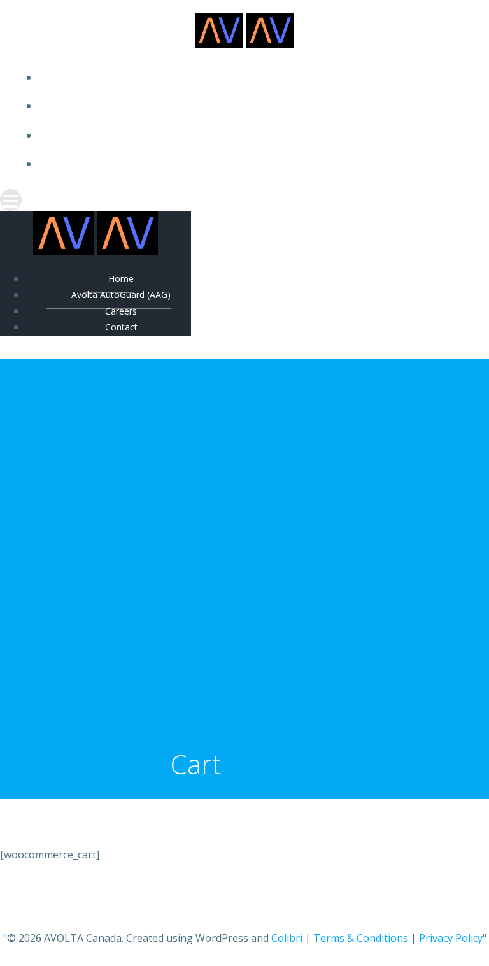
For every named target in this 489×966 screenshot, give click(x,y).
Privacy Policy (451, 938)
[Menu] (244, 200)
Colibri (286, 938)
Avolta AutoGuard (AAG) (257, 106)
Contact (258, 164)
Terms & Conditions (360, 938)
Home (257, 77)
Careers (257, 135)
